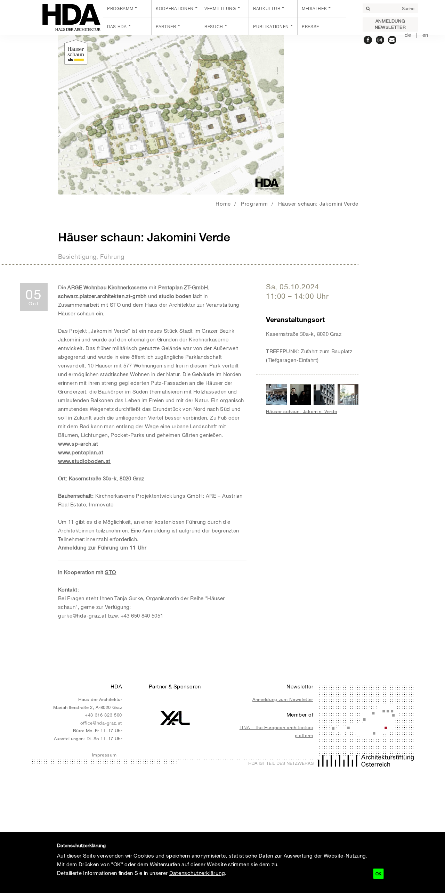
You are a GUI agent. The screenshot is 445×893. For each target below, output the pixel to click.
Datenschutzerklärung (197, 873)
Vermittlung (220, 8)
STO (110, 572)
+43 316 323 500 (103, 715)
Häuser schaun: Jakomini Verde (318, 203)
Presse (310, 26)
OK (378, 873)
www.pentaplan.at (81, 452)
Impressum (104, 755)
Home (223, 203)
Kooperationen (175, 8)
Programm (120, 8)
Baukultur (266, 8)
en (425, 35)
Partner (166, 26)
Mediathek (314, 8)
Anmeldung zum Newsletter (282, 699)
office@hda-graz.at (101, 723)
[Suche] (368, 8)
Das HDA (117, 26)
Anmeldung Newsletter (390, 24)
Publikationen (271, 26)
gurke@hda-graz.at (82, 615)
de (408, 35)
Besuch (213, 26)
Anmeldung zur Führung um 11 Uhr (102, 547)
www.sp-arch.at (78, 443)
